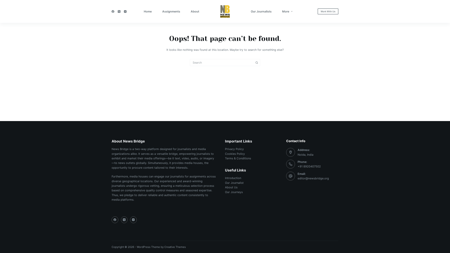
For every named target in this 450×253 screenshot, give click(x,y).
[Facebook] (113, 11)
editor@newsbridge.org (313, 178)
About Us (231, 187)
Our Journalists (261, 11)
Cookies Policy (235, 153)
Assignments (171, 11)
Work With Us (328, 11)
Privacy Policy (234, 149)
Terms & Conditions (238, 158)
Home (148, 11)
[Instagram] (125, 11)
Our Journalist (234, 182)
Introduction (233, 178)
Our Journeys (234, 192)
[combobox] (221, 62)
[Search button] (256, 62)
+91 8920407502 (309, 166)
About (195, 11)
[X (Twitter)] (119, 11)
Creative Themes (175, 247)
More (285, 11)
